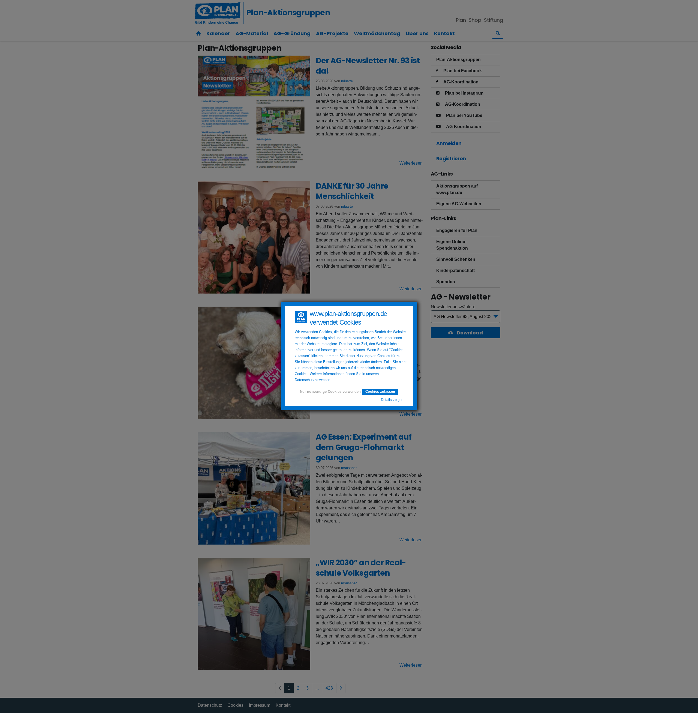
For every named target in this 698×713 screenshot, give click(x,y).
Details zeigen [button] (392, 400)
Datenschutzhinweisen (312, 380)
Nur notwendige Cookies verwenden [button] (330, 392)
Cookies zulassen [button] (380, 391)
